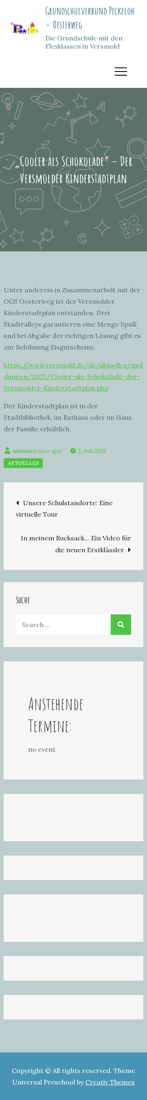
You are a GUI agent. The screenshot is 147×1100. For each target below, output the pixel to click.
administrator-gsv (37, 451)
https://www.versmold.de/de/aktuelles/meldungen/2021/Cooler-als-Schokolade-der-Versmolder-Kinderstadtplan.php (73, 376)
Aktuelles (23, 463)
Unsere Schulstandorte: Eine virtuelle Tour (64, 508)
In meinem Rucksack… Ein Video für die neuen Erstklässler (76, 544)
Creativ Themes (110, 1082)
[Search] (121, 624)
